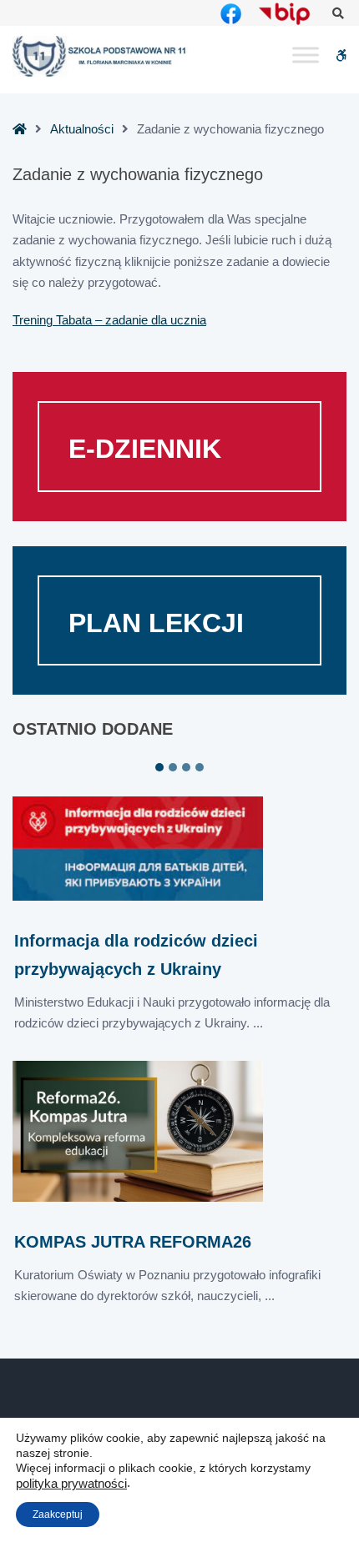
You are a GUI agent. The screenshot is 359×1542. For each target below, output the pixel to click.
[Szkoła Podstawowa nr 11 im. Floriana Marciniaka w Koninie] (100, 56)
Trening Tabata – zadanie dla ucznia (109, 320)
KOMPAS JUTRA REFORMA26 (132, 1242)
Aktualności (82, 129)
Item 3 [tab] (186, 767)
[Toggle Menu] (305, 55)
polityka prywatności (71, 1483)
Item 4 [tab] (199, 767)
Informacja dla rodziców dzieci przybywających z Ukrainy (136, 954)
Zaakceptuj (58, 1514)
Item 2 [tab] (173, 767)
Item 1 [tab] (159, 767)
